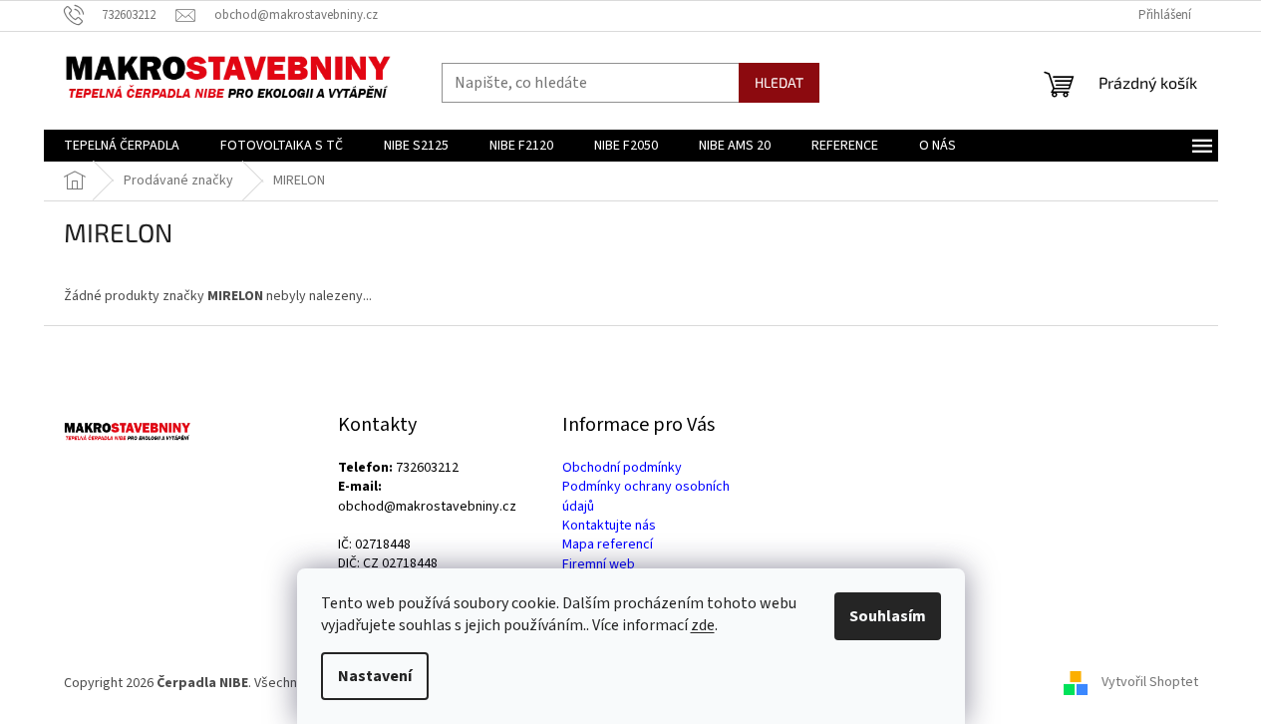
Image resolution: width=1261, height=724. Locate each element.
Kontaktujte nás (609, 526)
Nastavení (375, 676)
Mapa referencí (607, 545)
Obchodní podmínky (622, 468)
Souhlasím (887, 616)
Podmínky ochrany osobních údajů (646, 497)
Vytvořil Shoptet (1150, 683)
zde (703, 625)
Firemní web (598, 564)
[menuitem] (121, 146)
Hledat (779, 82)
